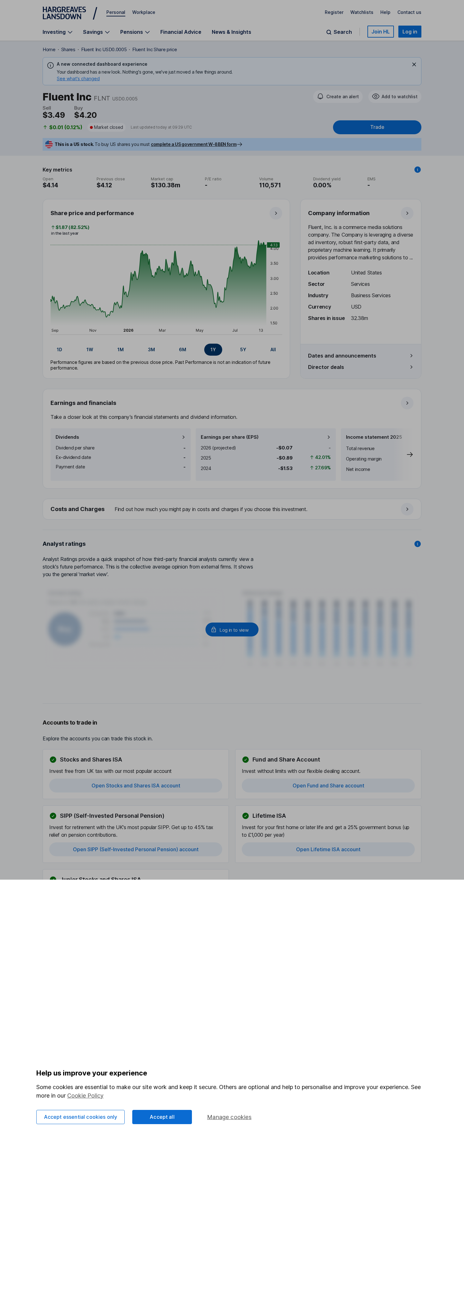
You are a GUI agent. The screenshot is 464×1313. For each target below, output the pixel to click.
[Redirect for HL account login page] (232, 629)
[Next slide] (403, 454)
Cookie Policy (85, 1095)
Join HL (381, 31)
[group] (166, 350)
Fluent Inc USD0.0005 (104, 49)
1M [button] (120, 349)
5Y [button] (243, 349)
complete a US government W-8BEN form (193, 144)
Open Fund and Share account (328, 785)
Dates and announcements (342, 355)
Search (343, 32)
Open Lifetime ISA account (328, 849)
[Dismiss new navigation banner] (414, 64)
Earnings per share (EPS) (230, 437)
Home (49, 49)
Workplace (143, 12)
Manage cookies (229, 1117)
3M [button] (151, 349)
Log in (409, 31)
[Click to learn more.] (417, 169)
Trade (377, 127)
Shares (68, 49)
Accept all (162, 1117)
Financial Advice (180, 32)
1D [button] (59, 349)
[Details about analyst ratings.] (417, 544)
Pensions (131, 32)
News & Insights (231, 32)
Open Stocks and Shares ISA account (136, 785)
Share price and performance (92, 213)
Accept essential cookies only (80, 1117)
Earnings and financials (83, 403)
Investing (54, 32)
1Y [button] (213, 349)
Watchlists (361, 12)
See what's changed (78, 78)
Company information (339, 213)
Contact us (409, 12)
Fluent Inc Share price (154, 49)
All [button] (273, 349)
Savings (93, 32)
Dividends (67, 437)
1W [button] (89, 349)
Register (334, 12)
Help (385, 12)
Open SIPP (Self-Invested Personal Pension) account (136, 849)
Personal (115, 12)
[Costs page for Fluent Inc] (232, 509)
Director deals (326, 367)
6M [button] (182, 349)
